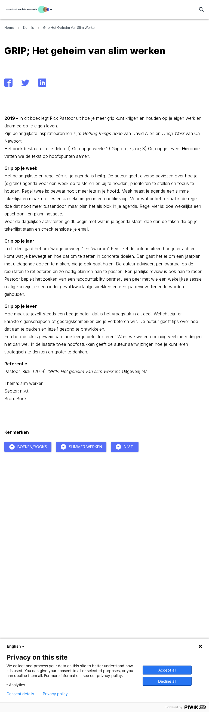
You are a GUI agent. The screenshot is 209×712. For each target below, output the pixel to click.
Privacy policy (55, 694)
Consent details (20, 694)
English (14, 646)
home (9, 28)
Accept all (167, 670)
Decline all (167, 681)
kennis (28, 28)
